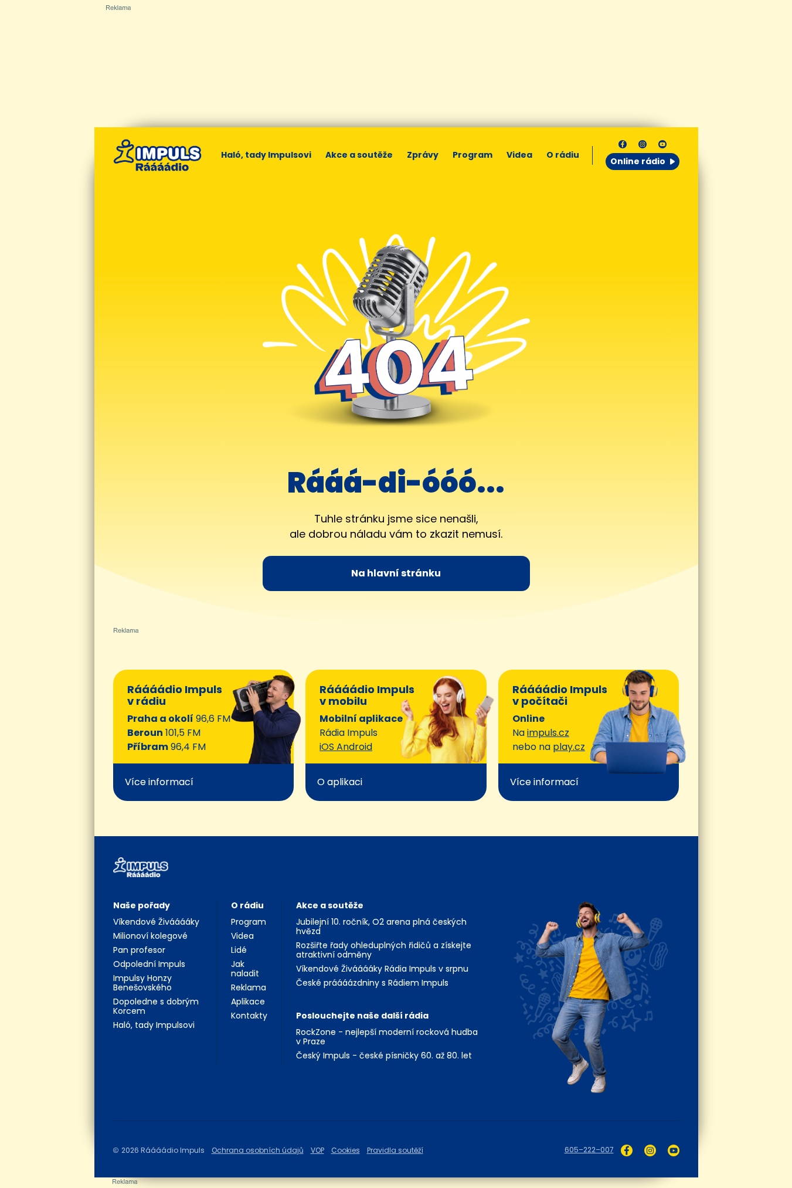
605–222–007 (589, 1150)
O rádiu (247, 905)
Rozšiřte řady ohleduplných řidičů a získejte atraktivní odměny (383, 950)
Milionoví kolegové (150, 936)
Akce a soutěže (359, 155)
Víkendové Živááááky (156, 921)
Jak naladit (245, 968)
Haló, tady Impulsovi (266, 155)
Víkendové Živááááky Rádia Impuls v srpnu (382, 968)
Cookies (345, 1150)
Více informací (159, 782)
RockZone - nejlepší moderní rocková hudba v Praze (387, 1036)
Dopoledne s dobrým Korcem (156, 1006)
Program (472, 155)
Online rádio (637, 161)
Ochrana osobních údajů (258, 1150)
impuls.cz (548, 732)
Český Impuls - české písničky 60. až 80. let (384, 1055)
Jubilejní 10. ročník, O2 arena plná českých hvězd (381, 926)
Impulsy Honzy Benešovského (142, 982)
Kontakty (249, 1015)
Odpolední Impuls (149, 964)
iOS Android (345, 746)
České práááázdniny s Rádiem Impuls (372, 982)
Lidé (239, 950)
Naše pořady (141, 905)
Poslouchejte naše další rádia (362, 1015)
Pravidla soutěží (395, 1150)
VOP (317, 1150)
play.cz (569, 746)
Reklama (248, 987)
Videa (519, 155)
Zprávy (423, 155)
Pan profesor (139, 950)
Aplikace (248, 1001)
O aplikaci (339, 782)
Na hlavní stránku (396, 573)
